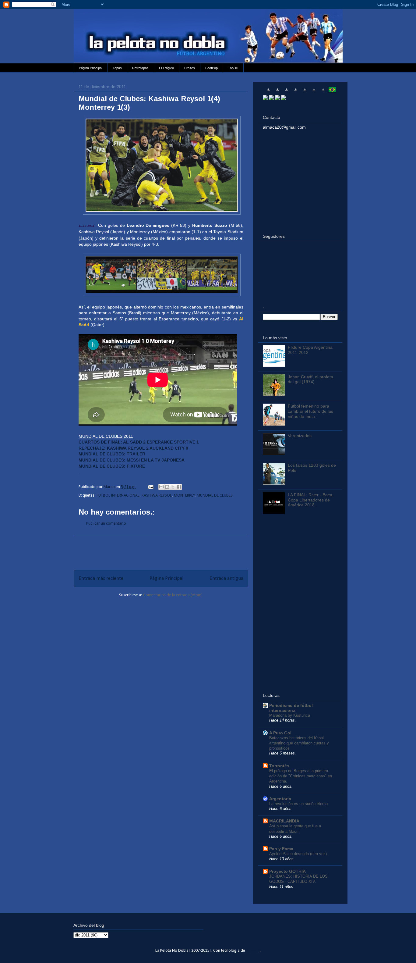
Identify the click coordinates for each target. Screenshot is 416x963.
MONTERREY (184, 495)
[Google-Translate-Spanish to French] (277, 92)
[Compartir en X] (173, 487)
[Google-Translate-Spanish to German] (287, 92)
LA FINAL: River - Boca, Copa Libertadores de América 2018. (310, 500)
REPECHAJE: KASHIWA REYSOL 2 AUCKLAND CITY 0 (133, 448)
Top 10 (233, 68)
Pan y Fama (281, 848)
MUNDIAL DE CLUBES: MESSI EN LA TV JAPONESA (132, 460)
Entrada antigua (226, 578)
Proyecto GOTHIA (287, 871)
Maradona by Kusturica (289, 715)
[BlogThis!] (167, 487)
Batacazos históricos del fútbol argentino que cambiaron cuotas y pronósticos (299, 743)
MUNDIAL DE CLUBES (215, 495)
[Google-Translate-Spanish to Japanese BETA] (305, 92)
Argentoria (280, 798)
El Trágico (166, 68)
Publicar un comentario (106, 523)
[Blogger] (283, 98)
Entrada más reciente (101, 578)
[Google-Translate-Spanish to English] (314, 92)
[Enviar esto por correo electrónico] (161, 487)
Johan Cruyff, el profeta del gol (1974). (310, 379)
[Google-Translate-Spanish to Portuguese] (332, 92)
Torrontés (279, 765)
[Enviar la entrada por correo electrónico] (150, 487)
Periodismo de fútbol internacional (291, 708)
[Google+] (277, 98)
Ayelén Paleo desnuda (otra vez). (298, 853)
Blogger (253, 950)
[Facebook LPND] (271, 98)
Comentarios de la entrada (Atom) (173, 595)
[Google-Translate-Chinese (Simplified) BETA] (268, 92)
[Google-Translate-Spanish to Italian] (296, 92)
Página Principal (90, 68)
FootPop (211, 68)
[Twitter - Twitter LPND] (265, 98)
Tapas (117, 68)
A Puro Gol (280, 732)
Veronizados (300, 435)
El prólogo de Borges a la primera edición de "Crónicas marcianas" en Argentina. (300, 776)
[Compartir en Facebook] (179, 487)
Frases (189, 68)
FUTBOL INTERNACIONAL (118, 495)
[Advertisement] (161, 550)
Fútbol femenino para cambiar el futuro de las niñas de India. (310, 411)
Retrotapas (140, 68)
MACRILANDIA (284, 821)
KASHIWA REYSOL (157, 495)
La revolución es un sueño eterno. (299, 803)
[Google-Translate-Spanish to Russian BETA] (323, 92)
